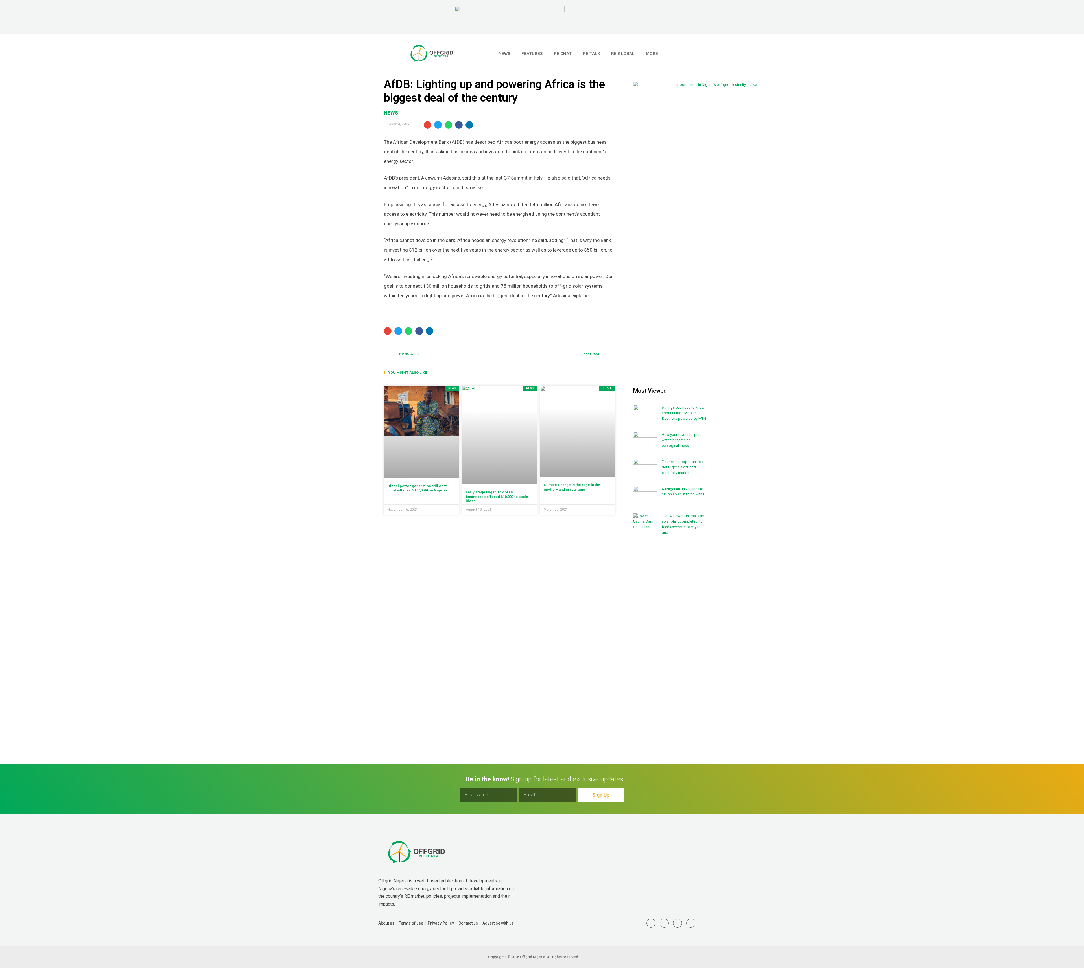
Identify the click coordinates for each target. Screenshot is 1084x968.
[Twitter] (650, 923)
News (504, 53)
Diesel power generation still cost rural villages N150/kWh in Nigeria (417, 488)
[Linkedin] (664, 923)
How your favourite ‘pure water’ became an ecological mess (681, 440)
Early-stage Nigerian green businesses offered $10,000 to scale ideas (497, 496)
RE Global (623, 53)
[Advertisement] (670, 632)
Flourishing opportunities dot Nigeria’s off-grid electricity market (682, 467)
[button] (694, 53)
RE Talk (591, 53)
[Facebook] (690, 923)
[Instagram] (677, 923)
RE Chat (563, 53)
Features (532, 53)
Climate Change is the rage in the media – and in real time (572, 487)
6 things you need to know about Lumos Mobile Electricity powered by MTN (684, 413)
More (652, 53)
